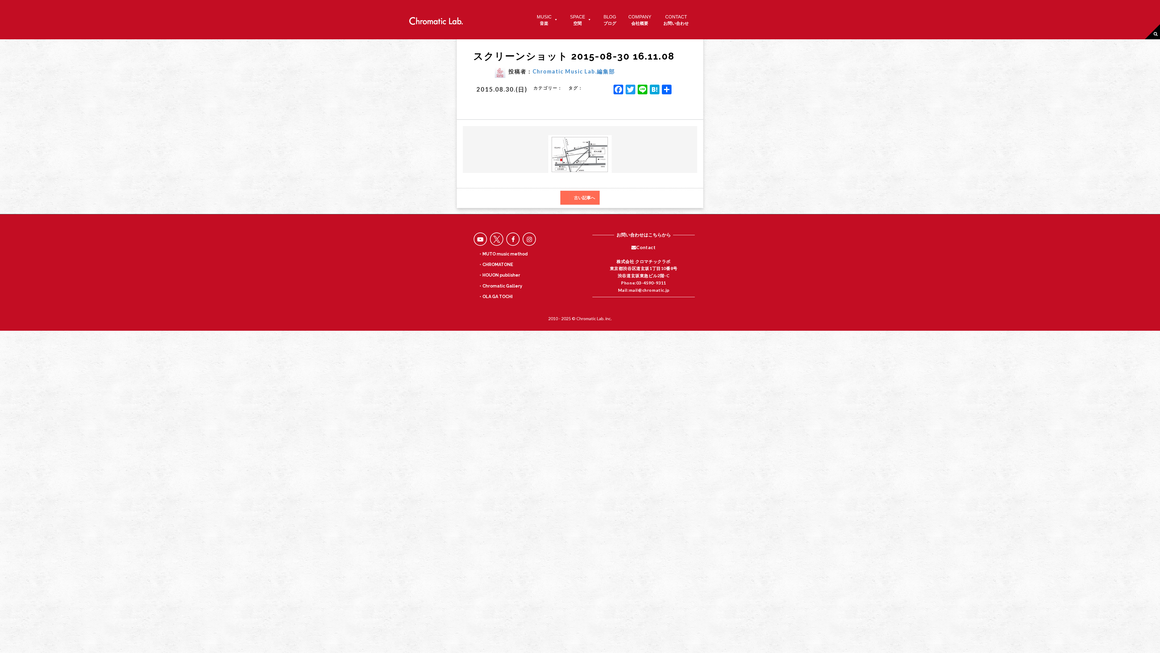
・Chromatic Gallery (500, 286)
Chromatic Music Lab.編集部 (574, 71)
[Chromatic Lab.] (436, 19)
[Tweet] (496, 239)
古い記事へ (584, 197)
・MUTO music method (503, 254)
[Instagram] (529, 239)
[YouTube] (480, 239)
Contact (646, 247)
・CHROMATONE (495, 264)
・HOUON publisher (499, 275)
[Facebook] (618, 90)
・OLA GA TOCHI (495, 296)
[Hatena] (655, 90)
